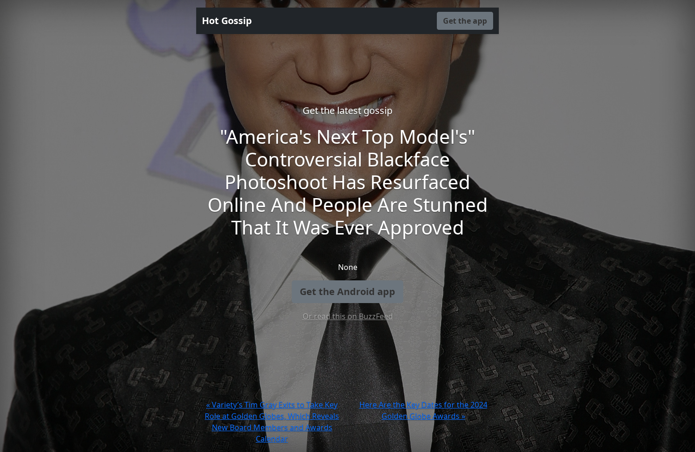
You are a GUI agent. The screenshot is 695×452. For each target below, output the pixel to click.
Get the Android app (347, 291)
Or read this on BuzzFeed (348, 316)
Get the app (465, 21)
